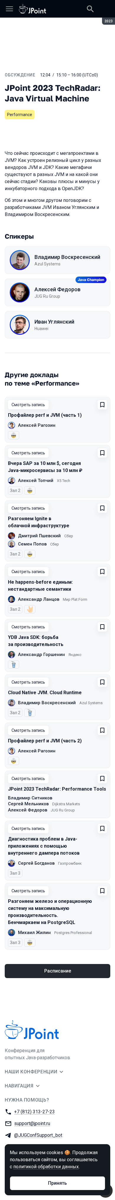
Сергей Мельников (28, 803)
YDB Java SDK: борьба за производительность (35, 641)
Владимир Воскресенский (67, 257)
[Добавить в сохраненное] (102, 404)
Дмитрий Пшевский (39, 535)
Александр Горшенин (41, 654)
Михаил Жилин (34, 932)
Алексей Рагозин (36, 425)
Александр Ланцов (38, 599)
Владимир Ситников (30, 798)
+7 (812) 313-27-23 (34, 1111)
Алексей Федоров (57, 289)
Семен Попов (32, 544)
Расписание (57, 971)
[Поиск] (90, 9)
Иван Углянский (54, 322)
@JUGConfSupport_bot (38, 1135)
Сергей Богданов (36, 863)
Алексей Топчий (35, 480)
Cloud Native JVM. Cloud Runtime (45, 692)
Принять (57, 1183)
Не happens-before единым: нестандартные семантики (40, 585)
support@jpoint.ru (32, 1123)
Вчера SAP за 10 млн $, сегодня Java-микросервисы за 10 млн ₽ (45, 467)
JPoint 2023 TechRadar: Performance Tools (57, 789)
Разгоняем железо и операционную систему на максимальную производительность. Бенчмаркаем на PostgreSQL (50, 911)
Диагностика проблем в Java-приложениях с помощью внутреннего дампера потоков (44, 846)
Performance (19, 114)
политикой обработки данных (46, 1166)
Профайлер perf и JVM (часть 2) (45, 741)
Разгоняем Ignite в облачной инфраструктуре (38, 522)
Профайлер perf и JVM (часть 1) (45, 415)
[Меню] (9, 9)
